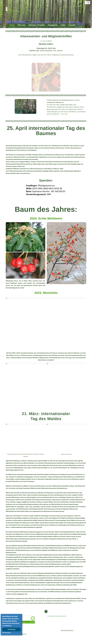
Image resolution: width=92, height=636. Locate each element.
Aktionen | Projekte (36, 25)
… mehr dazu (63, 114)
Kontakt (71, 25)
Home (12, 25)
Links (63, 25)
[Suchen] (88, 2)
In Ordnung (11, 629)
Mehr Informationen (6, 632)
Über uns (21, 25)
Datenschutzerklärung (67, 630)
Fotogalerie (52, 25)
